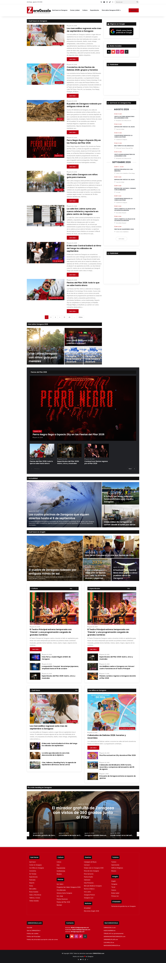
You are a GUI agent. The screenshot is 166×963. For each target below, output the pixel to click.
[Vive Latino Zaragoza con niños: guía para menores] (45, 346)
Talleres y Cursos (34, 898)
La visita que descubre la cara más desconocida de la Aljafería (55, 754)
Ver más (121, 239)
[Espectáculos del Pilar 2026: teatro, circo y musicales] (69, 451)
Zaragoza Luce (88, 898)
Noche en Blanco (89, 889)
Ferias (31, 886)
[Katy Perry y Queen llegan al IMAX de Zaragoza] (35, 657)
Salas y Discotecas (35, 895)
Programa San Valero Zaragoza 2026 (69, 887)
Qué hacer (32, 862)
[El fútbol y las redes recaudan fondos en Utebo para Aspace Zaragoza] (120, 493)
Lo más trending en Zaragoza (40, 787)
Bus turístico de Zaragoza (124, 146)
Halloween (87, 880)
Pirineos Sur (115, 896)
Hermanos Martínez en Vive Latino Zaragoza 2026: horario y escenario (92, 355)
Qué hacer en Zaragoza (59, 10)
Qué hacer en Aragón (37, 532)
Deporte (31, 883)
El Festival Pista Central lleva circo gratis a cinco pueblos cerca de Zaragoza (125, 574)
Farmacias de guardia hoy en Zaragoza (123, 906)
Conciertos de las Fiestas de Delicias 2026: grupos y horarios (82, 68)
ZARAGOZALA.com (110, 927)
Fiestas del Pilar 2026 (39, 372)
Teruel (113, 887)
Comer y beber (75, 10)
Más (71, 588)
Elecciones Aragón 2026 (91, 911)
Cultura (84, 10)
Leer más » (72, 59)
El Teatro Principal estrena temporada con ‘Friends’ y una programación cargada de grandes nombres (51, 632)
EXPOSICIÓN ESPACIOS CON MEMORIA (123, 170)
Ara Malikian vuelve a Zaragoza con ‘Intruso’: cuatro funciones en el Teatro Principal (117, 667)
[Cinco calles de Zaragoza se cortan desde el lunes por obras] (120, 516)
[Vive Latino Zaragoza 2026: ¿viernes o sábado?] (83, 337)
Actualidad (33, 478)
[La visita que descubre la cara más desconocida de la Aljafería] (35, 755)
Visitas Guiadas (34, 901)
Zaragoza (114, 884)
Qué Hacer (36, 690)
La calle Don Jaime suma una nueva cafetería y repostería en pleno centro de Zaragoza (82, 211)
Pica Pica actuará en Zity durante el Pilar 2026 (117, 755)
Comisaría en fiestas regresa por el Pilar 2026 (96, 462)
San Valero (60, 884)
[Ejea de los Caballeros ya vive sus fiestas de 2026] (111, 547)
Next (130, 468)
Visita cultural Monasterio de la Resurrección (124, 117)
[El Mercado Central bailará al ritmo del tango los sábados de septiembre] (35, 746)
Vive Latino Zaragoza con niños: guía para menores (82, 176)
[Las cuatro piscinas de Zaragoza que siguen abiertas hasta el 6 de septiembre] (64, 504)
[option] (64, 346)
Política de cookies (32, 933)
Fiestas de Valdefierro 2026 (124, 229)
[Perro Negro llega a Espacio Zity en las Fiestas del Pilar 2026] (83, 408)
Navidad (59, 905)
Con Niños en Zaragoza (36, 868)
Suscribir (133, 10)
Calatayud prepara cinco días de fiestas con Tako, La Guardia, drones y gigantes (95, 574)
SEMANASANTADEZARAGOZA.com (114, 936)
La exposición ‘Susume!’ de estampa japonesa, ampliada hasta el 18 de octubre (60, 667)
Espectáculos (94, 10)
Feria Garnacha (88, 874)
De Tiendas (32, 874)
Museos (59, 874)
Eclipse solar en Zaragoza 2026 (93, 868)
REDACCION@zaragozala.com (80, 927)
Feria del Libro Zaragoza (91, 871)
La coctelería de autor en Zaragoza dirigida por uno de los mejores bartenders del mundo (83, 815)
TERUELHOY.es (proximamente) (113, 933)
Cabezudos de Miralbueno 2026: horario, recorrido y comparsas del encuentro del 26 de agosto (116, 767)
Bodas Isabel (115, 893)
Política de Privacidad (33, 936)
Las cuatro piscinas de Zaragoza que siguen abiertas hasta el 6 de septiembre (59, 516)
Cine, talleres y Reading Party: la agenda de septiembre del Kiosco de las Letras (59, 763)
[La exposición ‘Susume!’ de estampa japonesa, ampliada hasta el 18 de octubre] (35, 666)
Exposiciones (61, 868)
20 (69, 317)
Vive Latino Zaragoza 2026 (110, 10)
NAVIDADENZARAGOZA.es (112, 945)
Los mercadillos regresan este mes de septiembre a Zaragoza (84, 29)
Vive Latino (87, 892)
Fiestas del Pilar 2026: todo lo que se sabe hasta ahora (83, 284)
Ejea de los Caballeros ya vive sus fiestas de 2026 (109, 555)
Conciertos (32, 871)
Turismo (113, 862)
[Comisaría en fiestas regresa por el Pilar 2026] (96, 451)
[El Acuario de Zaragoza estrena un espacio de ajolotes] (92, 776)
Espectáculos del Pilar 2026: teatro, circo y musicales (68, 462)
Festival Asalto (88, 877)
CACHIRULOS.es (109, 942)
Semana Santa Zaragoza (64, 893)
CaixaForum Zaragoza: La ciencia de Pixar (123, 136)
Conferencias (61, 871)
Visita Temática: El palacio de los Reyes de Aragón (124, 209)
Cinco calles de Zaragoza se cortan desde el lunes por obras (119, 523)
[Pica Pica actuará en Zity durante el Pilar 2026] (92, 755)
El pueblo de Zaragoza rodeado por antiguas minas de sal (84, 105)
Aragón (113, 881)
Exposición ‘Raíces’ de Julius (124, 127)
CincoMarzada (61, 890)
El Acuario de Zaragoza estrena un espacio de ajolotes (117, 777)
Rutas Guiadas (33, 892)
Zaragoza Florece (89, 895)
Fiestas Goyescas (62, 899)
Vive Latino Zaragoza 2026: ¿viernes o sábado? (79, 342)
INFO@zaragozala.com (77, 931)
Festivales (32, 880)
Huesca (113, 890)
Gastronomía (115, 865)
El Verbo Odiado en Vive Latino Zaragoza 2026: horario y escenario (73, 355)
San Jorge (60, 896)
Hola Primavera (88, 883)
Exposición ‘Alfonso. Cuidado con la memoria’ (125, 189)
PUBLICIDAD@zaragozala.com (81, 929)
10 (64, 317)
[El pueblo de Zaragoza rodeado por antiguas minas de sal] (55, 558)
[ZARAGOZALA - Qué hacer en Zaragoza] (39, 10)
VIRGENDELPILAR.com (111, 939)
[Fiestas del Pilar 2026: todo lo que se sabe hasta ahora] (42, 451)
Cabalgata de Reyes (90, 862)
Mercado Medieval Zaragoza (93, 886)
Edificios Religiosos (117, 868)
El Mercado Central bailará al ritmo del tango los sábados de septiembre (84, 248)
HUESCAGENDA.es (109, 930)
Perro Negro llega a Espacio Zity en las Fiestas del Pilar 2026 (84, 141)
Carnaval (87, 865)
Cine (58, 865)
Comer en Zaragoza (35, 865)
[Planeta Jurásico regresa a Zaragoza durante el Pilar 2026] (92, 676)
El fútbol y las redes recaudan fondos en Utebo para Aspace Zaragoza (119, 499)
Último (81, 317)
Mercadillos (32, 889)
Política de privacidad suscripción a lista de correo (42, 939)
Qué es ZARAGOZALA (33, 930)
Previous (37, 468)
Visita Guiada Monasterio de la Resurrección (124, 155)
